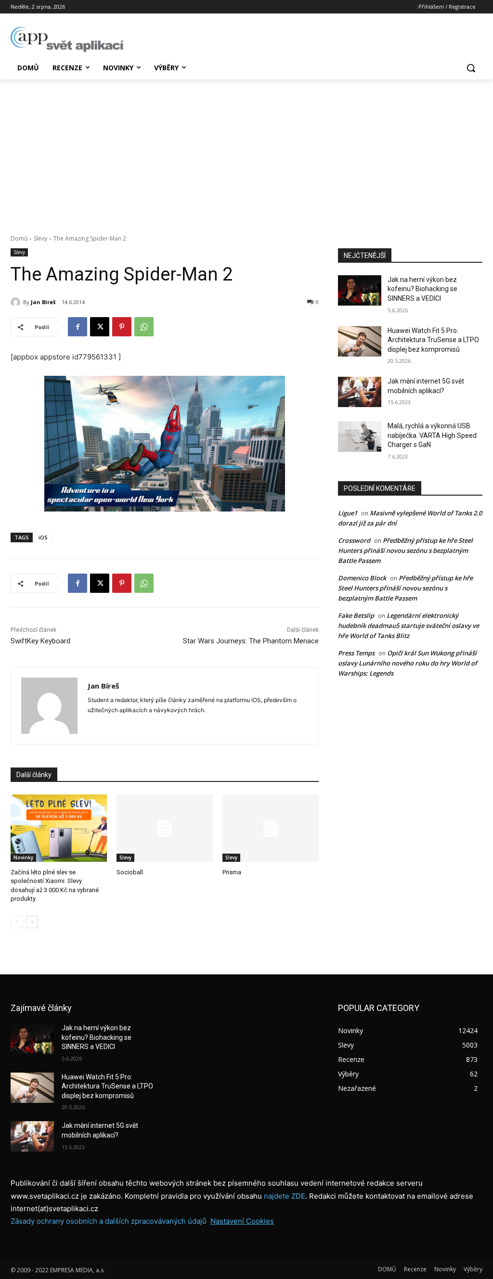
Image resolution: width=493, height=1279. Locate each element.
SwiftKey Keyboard (40, 641)
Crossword (354, 540)
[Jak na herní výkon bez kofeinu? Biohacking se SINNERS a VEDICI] (359, 290)
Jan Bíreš (43, 302)
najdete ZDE (284, 1196)
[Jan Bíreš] (17, 302)
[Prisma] (270, 828)
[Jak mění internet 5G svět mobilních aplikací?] (359, 392)
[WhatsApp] (144, 326)
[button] (470, 67)
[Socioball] (165, 828)
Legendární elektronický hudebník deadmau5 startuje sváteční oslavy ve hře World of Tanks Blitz (408, 625)
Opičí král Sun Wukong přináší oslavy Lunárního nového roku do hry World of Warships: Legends (407, 663)
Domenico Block (362, 578)
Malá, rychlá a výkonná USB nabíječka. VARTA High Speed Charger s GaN (432, 435)
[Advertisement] (246, 151)
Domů (19, 238)
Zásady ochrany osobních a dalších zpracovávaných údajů (109, 1221)
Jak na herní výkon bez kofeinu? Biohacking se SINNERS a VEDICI (422, 289)
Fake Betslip (356, 615)
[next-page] (32, 922)
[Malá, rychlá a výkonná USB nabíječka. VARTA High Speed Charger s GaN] (359, 437)
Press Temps (356, 653)
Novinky (23, 857)
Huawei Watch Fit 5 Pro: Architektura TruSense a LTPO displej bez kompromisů (433, 340)
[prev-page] (17, 922)
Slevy (40, 238)
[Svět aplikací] (67, 39)
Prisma (231, 872)
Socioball (130, 872)
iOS (43, 537)
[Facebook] (77, 326)
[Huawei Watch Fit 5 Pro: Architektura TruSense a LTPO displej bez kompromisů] (359, 341)
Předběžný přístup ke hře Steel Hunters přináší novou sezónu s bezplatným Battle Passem (405, 550)
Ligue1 (347, 513)
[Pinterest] (121, 326)
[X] (99, 326)
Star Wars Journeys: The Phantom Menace (251, 641)
